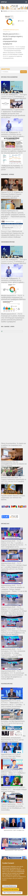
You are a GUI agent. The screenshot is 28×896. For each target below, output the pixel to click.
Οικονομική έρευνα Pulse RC (11, 29)
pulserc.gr (4, 2)
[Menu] (26, 2)
